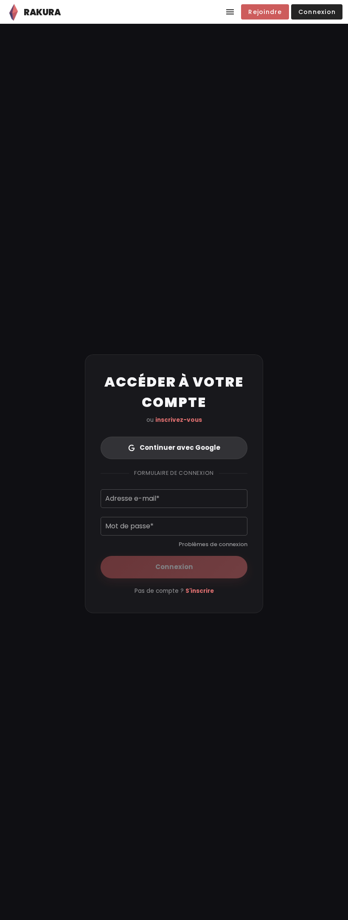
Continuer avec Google (180, 447)
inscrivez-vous (178, 420)
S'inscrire (199, 591)
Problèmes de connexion (213, 544)
